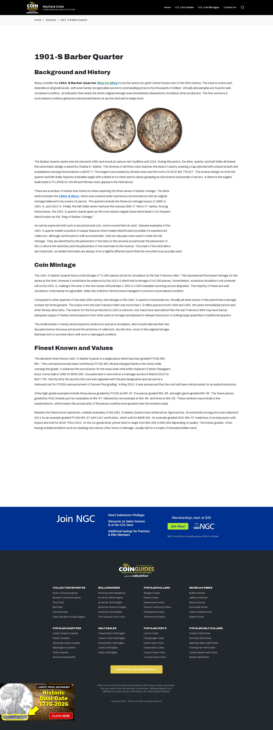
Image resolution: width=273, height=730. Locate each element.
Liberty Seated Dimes (200, 612)
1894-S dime (69, 196)
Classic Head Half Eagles (111, 638)
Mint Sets (58, 607)
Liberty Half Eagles (108, 647)
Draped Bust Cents (154, 647)
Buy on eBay (108, 83)
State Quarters (61, 652)
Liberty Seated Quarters (65, 633)
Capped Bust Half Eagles (111, 633)
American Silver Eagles (110, 597)
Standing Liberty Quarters (66, 643)
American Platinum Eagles (112, 607)
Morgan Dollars (152, 593)
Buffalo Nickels (197, 593)
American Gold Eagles (110, 602)
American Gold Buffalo (110, 612)
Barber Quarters (61, 638)
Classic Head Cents (154, 652)
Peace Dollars (151, 597)
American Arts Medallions (112, 593)
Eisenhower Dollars (154, 602)
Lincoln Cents (151, 633)
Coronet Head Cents (155, 657)
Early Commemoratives (65, 593)
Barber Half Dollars (199, 657)
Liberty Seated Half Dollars (203, 652)
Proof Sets (58, 602)
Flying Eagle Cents (154, 638)
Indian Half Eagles (107, 652)
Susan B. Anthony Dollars (157, 607)
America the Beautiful (64, 657)
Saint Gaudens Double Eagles (69, 617)
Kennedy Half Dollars (200, 638)
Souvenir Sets (60, 612)
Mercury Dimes (197, 602)
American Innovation (155, 617)
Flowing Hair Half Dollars (202, 647)
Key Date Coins (53, 6)
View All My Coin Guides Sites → (136, 669)
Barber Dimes (196, 617)
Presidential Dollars (154, 612)
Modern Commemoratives (67, 597)
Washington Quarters (64, 647)
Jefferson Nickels (198, 597)
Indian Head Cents (154, 643)
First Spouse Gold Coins (111, 617)
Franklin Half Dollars (200, 633)
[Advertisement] (136, 40)
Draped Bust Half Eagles (111, 643)
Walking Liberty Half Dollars (203, 643)
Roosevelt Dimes (198, 607)
